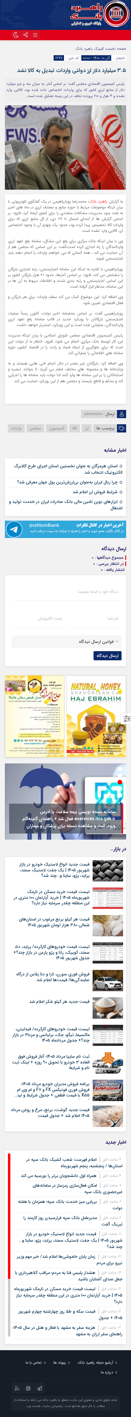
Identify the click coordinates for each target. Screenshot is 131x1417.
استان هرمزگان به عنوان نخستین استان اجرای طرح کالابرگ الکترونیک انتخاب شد (68, 469)
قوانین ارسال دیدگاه (96, 641)
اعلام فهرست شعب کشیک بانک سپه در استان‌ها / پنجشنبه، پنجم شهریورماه (74, 1162)
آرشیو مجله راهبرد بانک (95, 1362)
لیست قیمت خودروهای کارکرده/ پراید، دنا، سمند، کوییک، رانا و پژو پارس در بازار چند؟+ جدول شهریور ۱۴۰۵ (51, 952)
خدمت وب (34, 1406)
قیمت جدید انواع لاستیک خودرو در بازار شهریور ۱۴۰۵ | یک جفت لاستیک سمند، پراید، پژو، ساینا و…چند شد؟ (54, 870)
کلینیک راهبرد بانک (89, 49)
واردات (16, 428)
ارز (87, 428)
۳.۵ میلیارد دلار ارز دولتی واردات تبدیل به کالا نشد (71, 70)
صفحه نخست (115, 49)
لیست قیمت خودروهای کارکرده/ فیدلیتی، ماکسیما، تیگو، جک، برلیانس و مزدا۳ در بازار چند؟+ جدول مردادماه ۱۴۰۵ (51, 1034)
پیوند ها (59, 1362)
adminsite (93, 414)
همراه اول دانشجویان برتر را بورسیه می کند (59, 1175)
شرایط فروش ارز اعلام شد (95, 492)
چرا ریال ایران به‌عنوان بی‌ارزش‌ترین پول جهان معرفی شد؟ (67, 482)
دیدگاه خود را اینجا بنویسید (98, 592)
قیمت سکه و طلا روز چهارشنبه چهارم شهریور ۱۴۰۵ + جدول (70, 1314)
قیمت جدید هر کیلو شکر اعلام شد (59, 1001)
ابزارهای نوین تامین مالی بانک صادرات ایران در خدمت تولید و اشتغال (65, 504)
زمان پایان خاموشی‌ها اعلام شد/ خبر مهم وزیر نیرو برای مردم (69, 1259)
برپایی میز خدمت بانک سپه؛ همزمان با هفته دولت (70, 1204)
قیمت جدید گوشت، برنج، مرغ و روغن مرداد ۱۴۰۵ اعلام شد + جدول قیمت (50, 1113)
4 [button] (120, 788)
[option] (65, 801)
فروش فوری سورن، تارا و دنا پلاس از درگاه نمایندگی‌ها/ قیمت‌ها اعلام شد (53, 977)
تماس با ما (34, 1362)
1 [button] (120, 769)
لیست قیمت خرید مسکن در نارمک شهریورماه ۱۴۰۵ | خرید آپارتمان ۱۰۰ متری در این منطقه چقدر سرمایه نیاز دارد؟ (52, 897)
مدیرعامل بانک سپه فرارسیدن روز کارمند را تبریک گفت (72, 1221)
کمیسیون (56, 428)
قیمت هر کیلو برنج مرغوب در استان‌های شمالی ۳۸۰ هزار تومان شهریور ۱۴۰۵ (54, 922)
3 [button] (120, 782)
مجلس (35, 428)
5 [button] (120, 795)
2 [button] (120, 775)
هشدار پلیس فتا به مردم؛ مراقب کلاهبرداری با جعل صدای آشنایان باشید (68, 1275)
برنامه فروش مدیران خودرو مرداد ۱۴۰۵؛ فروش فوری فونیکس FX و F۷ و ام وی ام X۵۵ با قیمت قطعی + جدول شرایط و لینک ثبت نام (51, 1092)
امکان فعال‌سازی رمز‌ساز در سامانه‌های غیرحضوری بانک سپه (77, 1188)
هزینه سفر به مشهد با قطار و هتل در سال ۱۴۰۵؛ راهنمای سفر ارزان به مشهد (67, 1330)
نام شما (113, 618)
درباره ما (107, 1372)
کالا (74, 428)
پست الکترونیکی (50, 618)
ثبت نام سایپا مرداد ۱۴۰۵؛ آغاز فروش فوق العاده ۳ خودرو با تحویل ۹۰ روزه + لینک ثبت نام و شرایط (51, 1062)
